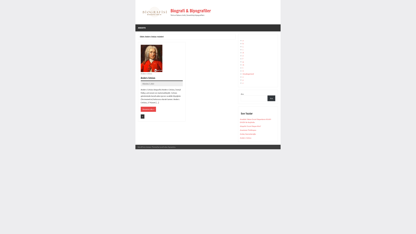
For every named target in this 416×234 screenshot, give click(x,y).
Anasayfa (142, 28)
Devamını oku (147, 109)
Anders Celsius (148, 78)
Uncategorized (248, 74)
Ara (242, 94)
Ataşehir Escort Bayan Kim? (250, 126)
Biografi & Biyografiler (191, 11)
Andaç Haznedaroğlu (248, 134)
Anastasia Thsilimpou (248, 130)
